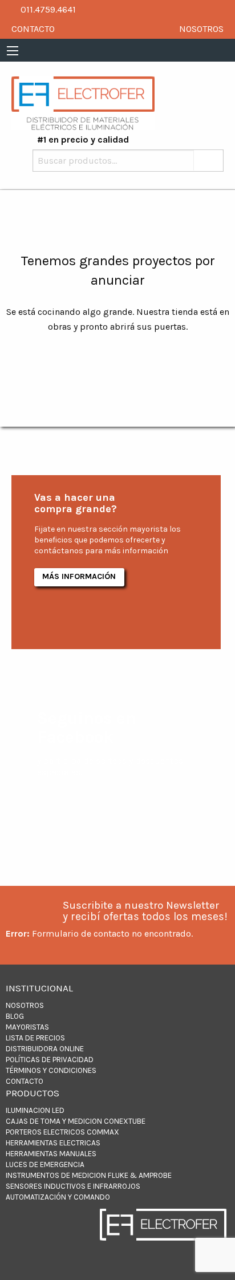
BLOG (15, 1016)
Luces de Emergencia (45, 1164)
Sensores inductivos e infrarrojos (73, 1186)
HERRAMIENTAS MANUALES (51, 1153)
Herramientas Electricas (53, 1143)
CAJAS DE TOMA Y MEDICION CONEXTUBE (75, 1121)
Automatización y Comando (58, 1197)
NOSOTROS (201, 28)
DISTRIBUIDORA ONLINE (45, 1048)
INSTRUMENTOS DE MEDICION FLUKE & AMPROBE (89, 1175)
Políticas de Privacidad (50, 1059)
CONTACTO (33, 28)
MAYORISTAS (27, 1027)
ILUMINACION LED (35, 1110)
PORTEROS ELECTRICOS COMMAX (62, 1132)
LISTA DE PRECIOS (35, 1038)
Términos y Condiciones (51, 1070)
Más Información (79, 576)
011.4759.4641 (47, 9)
